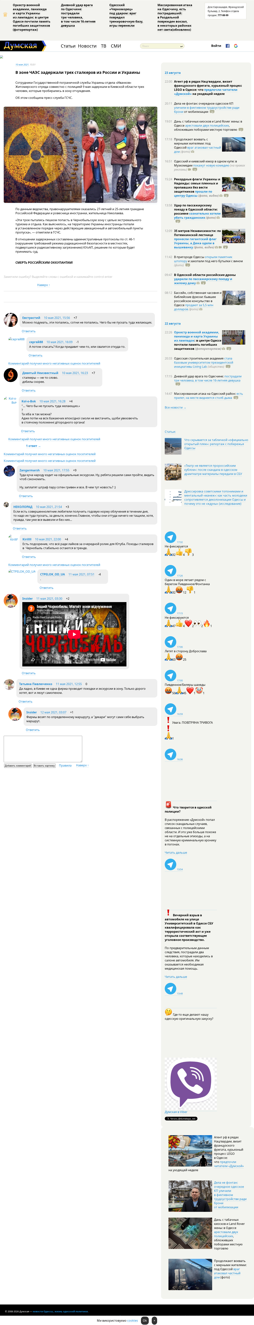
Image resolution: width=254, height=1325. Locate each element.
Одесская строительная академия (199, 358)
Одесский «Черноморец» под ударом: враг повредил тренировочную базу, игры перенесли (126, 15)
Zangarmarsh (30, 470)
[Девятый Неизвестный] (11, 381)
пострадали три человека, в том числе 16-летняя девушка (208, 378)
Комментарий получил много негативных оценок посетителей (54, 363)
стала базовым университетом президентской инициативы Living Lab (203, 362)
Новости (87, 46)
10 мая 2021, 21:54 (49, 507)
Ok (145, 1320)
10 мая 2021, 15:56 (57, 318)
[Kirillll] (13, 539)
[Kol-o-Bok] (10, 403)
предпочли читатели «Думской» (229, 1164)
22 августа (173, 323)
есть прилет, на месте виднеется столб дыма (208, 396)
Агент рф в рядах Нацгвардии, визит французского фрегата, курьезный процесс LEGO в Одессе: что (208, 85)
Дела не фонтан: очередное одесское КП (203, 103)
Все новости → (175, 407)
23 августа (173, 73)
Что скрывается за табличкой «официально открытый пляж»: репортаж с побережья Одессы (216, 444)
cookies (132, 1320)
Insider (27, 598)
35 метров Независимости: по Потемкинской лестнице (197, 233)
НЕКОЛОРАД (22, 507)
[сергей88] (16, 339)
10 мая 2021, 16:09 (59, 342)
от (195, 112)
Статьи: (170, 432)
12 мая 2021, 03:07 (53, 712)
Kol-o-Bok (29, 401)
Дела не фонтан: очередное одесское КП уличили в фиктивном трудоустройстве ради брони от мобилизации (230, 1194)
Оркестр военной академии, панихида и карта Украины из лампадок (196, 336)
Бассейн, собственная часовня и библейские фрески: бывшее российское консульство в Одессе (197, 299)
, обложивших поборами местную (205, 127)
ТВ (103, 46)
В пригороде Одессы (189, 257)
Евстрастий (31, 318)
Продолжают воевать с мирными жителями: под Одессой (192, 143)
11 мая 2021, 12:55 (69, 684)
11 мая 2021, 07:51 (81, 574)
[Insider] (11, 607)
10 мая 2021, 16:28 (52, 401)
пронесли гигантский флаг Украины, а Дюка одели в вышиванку (195, 243)
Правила (65, 765)
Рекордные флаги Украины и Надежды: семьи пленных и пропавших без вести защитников (197, 185)
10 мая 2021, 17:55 (56, 470)
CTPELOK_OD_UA (52, 574)
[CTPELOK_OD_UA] (22, 571)
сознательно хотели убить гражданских (197, 215)
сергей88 (36, 342)
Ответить (29, 331)
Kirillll (26, 539)
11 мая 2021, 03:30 (49, 598)
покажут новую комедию (211, 165)
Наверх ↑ (43, 285)
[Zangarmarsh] (9, 475)
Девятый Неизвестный (40, 373)
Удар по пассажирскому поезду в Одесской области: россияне (196, 209)
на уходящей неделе (208, 94)
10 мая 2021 (22, 64)
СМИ (116, 46)
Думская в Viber (176, 1112)
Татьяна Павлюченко (35, 684)
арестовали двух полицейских (207, 125)
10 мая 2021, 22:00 (48, 539)
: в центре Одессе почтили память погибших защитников (197, 344)
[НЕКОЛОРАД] (6, 506)
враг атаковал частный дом (197, 149)
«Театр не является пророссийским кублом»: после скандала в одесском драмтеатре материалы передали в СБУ (213, 470)
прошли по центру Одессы (193, 193)
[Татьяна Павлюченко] (9, 689)
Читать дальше (176, 852)
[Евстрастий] (11, 326)
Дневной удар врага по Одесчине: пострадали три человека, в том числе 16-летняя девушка (78, 15)
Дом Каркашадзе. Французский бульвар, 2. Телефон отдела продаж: (226, 11)
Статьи (68, 46)
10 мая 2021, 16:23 (75, 373)
